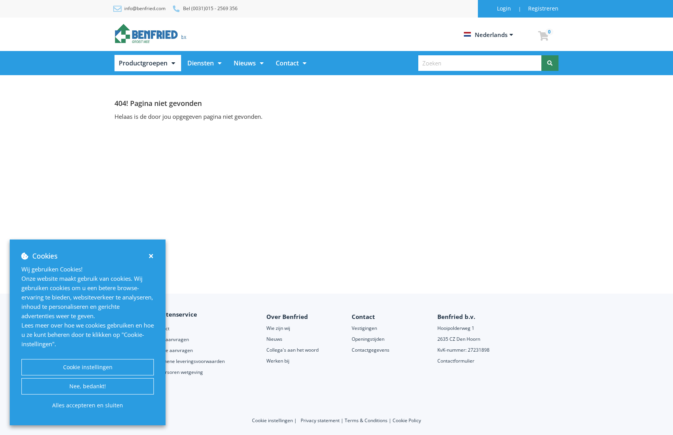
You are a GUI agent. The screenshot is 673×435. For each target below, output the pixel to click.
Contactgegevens (370, 350)
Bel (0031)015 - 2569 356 (210, 8)
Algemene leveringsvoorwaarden (189, 361)
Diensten (200, 63)
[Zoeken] (549, 63)
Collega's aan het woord (292, 350)
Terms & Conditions (366, 420)
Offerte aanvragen (173, 350)
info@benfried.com (145, 8)
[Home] (152, 33)
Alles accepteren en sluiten (87, 405)
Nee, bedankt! (87, 386)
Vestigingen (364, 328)
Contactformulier (455, 361)
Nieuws (245, 63)
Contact (287, 63)
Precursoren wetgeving (178, 372)
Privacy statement (321, 420)
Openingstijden (368, 339)
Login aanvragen (171, 339)
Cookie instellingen (88, 367)
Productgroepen (143, 63)
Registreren (543, 8)
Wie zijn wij (278, 328)
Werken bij (277, 361)
